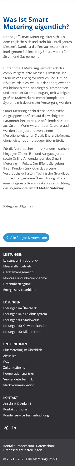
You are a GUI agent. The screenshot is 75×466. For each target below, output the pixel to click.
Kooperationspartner (18, 373)
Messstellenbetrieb (17, 266)
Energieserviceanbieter (20, 290)
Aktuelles (9, 356)
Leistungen (12, 254)
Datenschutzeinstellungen (22, 450)
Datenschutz (45, 446)
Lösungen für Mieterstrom (22, 332)
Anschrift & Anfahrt (17, 403)
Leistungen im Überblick (20, 260)
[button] (6, 428)
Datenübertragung (17, 284)
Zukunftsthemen (15, 367)
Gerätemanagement (18, 272)
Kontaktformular (15, 409)
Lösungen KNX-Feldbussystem (25, 314)
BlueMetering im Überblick (22, 350)
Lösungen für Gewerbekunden (25, 326)
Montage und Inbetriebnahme (25, 278)
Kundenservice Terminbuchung (26, 415)
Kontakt (10, 398)
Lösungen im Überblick (20, 308)
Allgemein (26, 206)
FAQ (6, 362)
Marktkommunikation (19, 385)
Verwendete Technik (18, 379)
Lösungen (12, 302)
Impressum (25, 446)
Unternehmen (15, 344)
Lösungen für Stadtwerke (21, 320)
